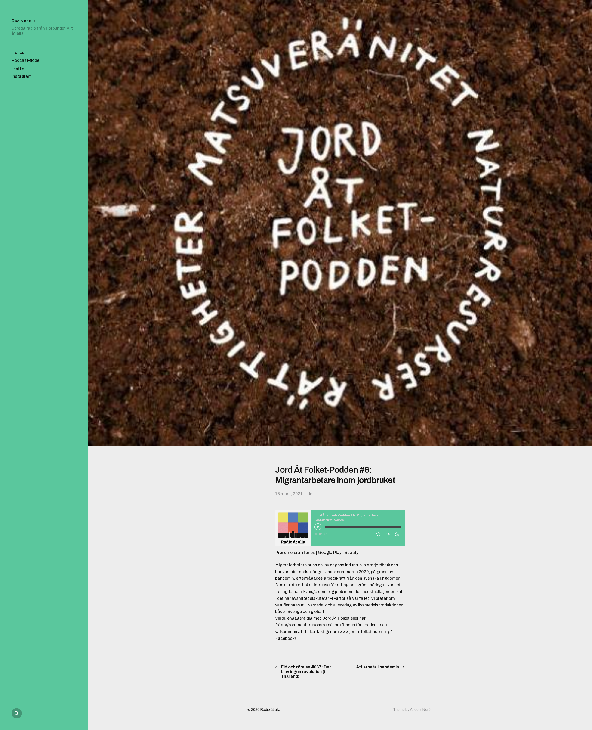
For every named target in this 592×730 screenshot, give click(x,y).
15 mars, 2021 (289, 493)
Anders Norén (421, 709)
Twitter (18, 68)
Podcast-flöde (25, 60)
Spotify (351, 552)
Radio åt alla (24, 21)
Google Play (330, 552)
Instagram (22, 76)
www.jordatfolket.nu (358, 631)
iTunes (18, 52)
